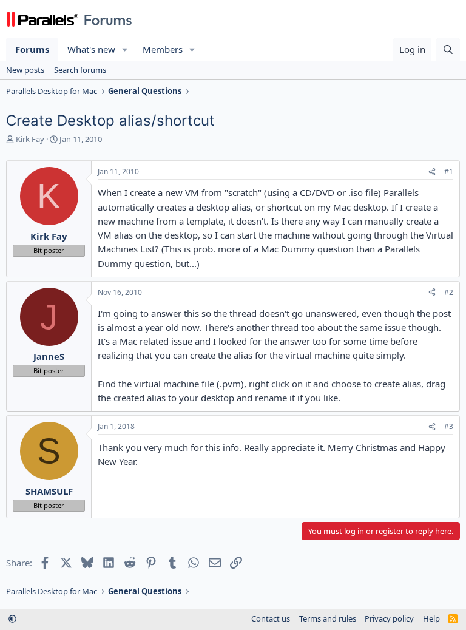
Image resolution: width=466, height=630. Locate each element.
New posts (25, 69)
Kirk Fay (30, 139)
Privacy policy (389, 618)
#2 (448, 292)
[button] (124, 49)
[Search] (448, 49)
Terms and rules (327, 618)
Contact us (270, 618)
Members (163, 49)
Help (431, 618)
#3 (448, 426)
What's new (91, 49)
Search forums (80, 69)
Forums (32, 49)
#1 (448, 171)
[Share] (432, 172)
